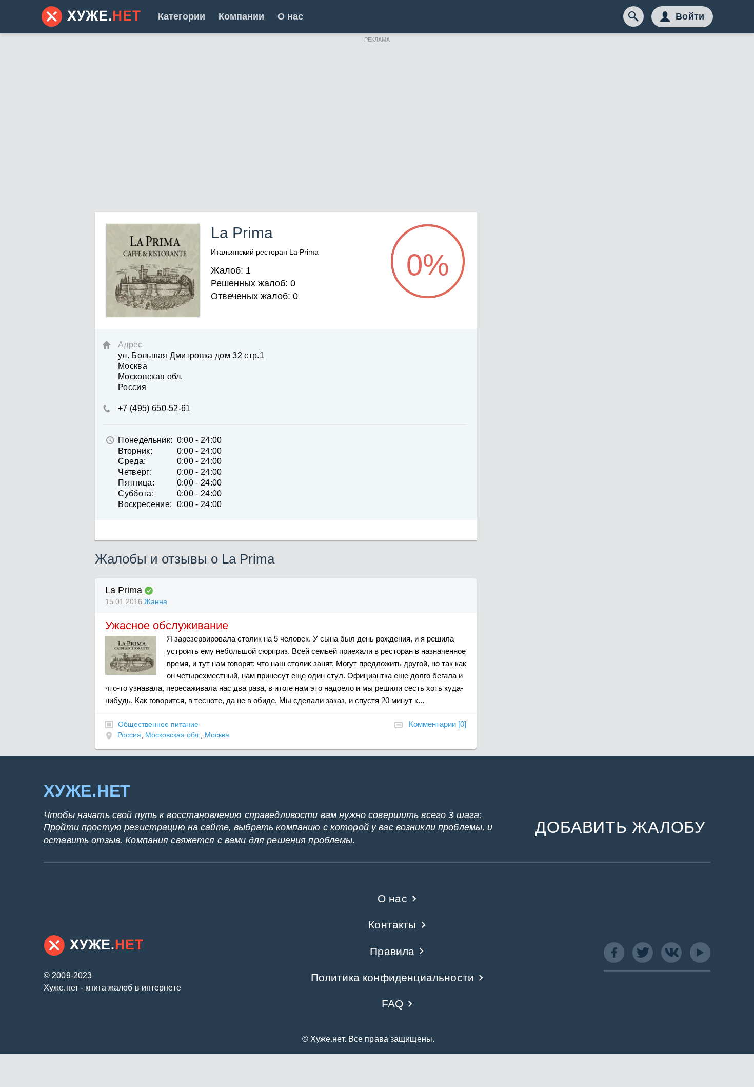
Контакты (392, 924)
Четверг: (135, 472)
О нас (290, 16)
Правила (392, 951)
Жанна (155, 601)
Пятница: (136, 482)
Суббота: (136, 493)
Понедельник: (145, 440)
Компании (241, 16)
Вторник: (135, 451)
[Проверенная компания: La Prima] (149, 591)
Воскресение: (145, 504)
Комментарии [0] (437, 724)
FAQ (393, 1004)
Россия (129, 735)
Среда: (132, 461)
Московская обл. (173, 735)
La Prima (123, 590)
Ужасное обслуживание (166, 625)
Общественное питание (158, 724)
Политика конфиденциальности (392, 977)
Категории (181, 16)
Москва (217, 735)
